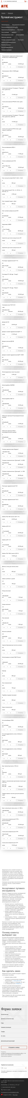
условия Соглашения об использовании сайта (12, 1053)
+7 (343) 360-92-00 (16, 980)
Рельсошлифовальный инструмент (9, 27)
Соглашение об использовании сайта (10, 1092)
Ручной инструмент (6, 44)
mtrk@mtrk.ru (19, 983)
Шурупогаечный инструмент (8, 29)
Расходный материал (6, 49)
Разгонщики (21, 39)
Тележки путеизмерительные (8, 39)
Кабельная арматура (6, 37)
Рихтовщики (20, 29)
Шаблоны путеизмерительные (8, 42)
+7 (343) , (10, 1)
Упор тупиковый (5, 32)
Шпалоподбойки (20, 34)
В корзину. (20, 67)
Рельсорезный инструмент (18, 24)
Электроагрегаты (5, 24)
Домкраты (14, 32)
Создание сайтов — (10, 1094)
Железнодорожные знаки (7, 34)
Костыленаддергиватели (7, 47)
